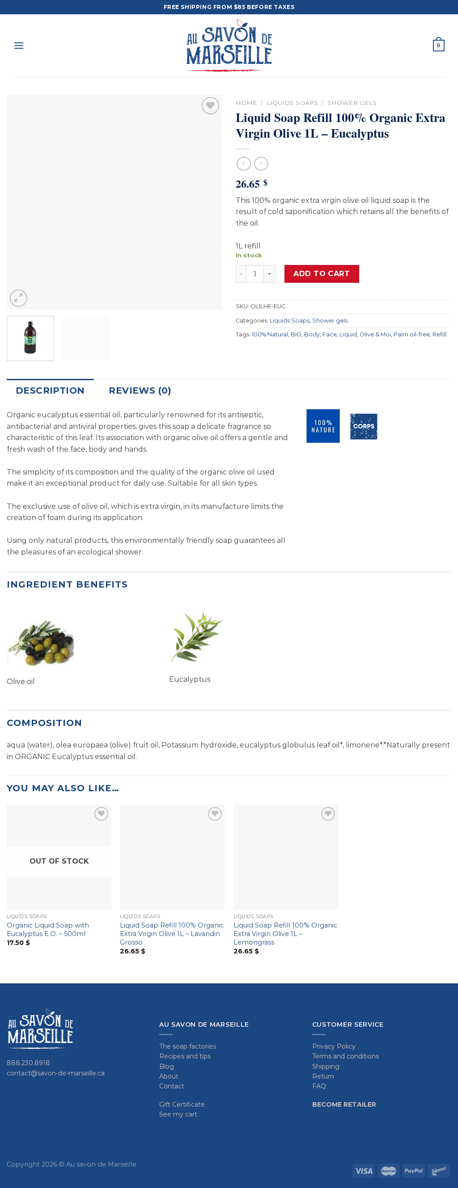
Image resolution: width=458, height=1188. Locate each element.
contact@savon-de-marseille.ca (56, 1073)
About (168, 1076)
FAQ (319, 1086)
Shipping (325, 1066)
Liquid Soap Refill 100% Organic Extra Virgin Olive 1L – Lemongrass (285, 933)
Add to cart (321, 273)
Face (329, 334)
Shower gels (352, 102)
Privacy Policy (334, 1046)
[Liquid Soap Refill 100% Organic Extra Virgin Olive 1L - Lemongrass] (285, 857)
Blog (166, 1066)
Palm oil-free (412, 334)
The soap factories (187, 1046)
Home (246, 102)
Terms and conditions (345, 1056)
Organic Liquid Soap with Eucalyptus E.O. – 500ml (48, 929)
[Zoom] (18, 298)
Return (323, 1076)
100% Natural (270, 334)
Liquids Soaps (292, 102)
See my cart (178, 1114)
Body (312, 334)
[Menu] (18, 45)
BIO (296, 334)
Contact (171, 1086)
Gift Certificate (182, 1104)
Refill (439, 334)
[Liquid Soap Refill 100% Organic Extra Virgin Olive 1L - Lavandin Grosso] (172, 857)
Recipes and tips (185, 1056)
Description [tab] (50, 390)
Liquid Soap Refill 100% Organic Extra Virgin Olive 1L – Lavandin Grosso (172, 933)
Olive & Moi (375, 334)
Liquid (348, 334)
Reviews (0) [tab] (140, 390)
